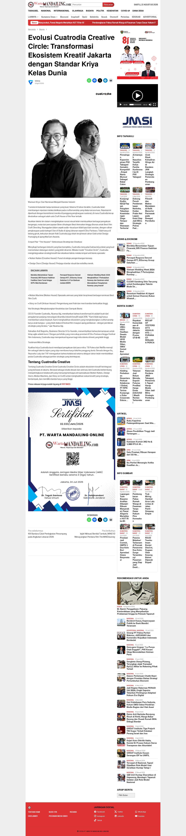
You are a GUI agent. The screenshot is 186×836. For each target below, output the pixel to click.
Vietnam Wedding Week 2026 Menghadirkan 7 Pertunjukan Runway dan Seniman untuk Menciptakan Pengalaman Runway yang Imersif (98, 280)
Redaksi (73, 812)
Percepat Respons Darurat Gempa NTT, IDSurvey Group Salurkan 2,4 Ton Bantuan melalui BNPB (71, 279)
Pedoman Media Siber (58, 816)
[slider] (135, 104)
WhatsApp (142, 812)
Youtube (141, 816)
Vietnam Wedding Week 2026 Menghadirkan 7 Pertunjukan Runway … (141, 272)
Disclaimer (33, 816)
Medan (122, 320)
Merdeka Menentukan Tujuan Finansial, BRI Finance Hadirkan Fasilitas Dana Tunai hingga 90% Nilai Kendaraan (43, 279)
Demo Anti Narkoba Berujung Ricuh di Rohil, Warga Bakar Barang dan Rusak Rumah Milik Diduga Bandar (142, 718)
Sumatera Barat (124, 488)
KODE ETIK (53, 812)
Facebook (101, 812)
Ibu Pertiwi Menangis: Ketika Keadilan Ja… (140, 464)
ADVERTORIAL (131, 630)
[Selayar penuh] (154, 104)
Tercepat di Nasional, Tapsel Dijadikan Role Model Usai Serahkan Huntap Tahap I (140, 765)
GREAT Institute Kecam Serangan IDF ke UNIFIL (138, 754)
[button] (137, 95)
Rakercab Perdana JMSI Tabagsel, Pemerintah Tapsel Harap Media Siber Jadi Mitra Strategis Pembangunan (150, 386)
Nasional (130, 619)
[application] (137, 95)
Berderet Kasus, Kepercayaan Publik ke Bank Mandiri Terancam (141, 623)
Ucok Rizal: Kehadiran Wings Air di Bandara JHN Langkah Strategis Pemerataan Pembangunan (150, 170)
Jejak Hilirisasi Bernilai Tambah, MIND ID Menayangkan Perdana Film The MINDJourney (95, 533)
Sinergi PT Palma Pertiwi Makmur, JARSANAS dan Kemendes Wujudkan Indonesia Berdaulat (142, 637)
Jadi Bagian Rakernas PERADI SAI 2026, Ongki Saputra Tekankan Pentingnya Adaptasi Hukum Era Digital (141, 692)
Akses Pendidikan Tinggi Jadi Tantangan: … (141, 432)
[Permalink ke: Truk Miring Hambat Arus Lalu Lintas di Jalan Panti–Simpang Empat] (150, 483)
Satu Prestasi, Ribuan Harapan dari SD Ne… (141, 453)
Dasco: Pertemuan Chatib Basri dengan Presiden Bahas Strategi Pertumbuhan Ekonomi (142, 678)
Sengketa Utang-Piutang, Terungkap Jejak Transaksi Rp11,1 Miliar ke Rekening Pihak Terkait (142, 665)
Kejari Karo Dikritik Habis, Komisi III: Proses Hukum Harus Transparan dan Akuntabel (142, 743)
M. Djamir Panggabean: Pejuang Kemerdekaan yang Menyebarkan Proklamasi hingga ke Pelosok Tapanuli (135, 611)
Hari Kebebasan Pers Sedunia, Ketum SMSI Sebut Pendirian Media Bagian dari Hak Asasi (141, 705)
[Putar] (120, 104)
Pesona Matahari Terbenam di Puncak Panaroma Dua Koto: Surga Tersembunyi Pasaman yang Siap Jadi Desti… (137, 553)
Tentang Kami (34, 812)
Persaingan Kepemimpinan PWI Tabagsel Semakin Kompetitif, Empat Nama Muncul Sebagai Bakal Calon (125, 170)
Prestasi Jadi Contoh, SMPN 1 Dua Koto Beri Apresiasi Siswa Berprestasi (124, 549)
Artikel (129, 418)
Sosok (119, 607)
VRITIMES (65, 384)
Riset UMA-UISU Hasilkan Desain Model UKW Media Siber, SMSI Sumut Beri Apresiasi (124, 339)
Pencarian (108, 4)
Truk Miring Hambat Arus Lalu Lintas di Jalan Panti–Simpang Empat (149, 504)
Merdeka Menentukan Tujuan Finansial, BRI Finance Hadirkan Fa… (142, 248)
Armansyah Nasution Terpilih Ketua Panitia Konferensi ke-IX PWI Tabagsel (137, 166)
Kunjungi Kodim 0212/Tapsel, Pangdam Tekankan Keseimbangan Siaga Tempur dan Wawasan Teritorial (124, 214)
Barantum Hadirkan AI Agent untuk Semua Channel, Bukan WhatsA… (141, 296)
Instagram (101, 816)
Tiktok (99, 820)
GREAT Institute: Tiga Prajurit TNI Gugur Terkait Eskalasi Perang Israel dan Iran (141, 731)
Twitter (120, 812)
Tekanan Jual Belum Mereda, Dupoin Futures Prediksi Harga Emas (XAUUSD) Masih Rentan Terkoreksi (137, 387)
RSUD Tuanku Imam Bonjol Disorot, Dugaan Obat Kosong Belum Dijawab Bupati (149, 550)
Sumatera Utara (136, 315)
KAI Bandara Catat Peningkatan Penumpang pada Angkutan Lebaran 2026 (47, 533)
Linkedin (121, 816)
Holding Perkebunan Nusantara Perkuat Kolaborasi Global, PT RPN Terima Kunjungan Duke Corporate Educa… (125, 386)
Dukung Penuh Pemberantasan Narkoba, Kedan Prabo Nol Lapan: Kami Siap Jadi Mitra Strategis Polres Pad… (137, 214)
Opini (128, 450)
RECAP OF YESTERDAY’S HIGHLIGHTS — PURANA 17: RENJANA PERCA (150, 331)
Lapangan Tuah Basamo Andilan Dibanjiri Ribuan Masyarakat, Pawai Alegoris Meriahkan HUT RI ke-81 (124, 507)
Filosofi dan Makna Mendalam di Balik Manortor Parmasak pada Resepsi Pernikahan (150, 211)
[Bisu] (150, 104)
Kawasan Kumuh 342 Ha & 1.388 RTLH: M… (139, 443)
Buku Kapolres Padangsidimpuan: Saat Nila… (141, 422)
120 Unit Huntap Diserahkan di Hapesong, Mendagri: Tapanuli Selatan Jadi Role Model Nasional (141, 779)
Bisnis (129, 244)
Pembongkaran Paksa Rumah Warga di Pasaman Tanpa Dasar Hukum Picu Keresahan (103, 22)
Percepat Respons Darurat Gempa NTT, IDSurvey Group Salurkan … (140, 260)
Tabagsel (123, 150)
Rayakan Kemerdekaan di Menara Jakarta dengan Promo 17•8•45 (137, 329)
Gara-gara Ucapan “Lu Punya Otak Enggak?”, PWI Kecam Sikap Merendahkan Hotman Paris (141, 651)
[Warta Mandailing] (49, 4)
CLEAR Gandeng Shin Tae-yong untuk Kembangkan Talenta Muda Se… (142, 284)
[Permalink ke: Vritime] (30, 82)
